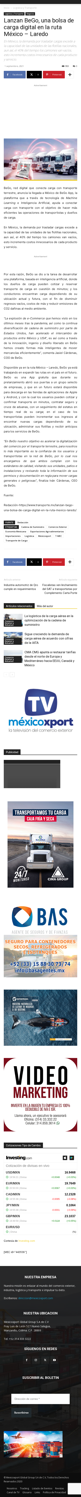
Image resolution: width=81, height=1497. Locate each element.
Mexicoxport (44, 536)
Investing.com (26, 1240)
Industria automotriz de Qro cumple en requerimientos (21, 587)
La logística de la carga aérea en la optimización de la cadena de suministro (48, 620)
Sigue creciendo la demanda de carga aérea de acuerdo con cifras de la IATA (48, 638)
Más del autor (45, 606)
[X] (45, 1360)
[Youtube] (54, 1360)
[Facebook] (26, 1360)
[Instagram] (36, 1360)
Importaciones (13, 536)
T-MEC (58, 536)
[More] (70, 74)
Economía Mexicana (15, 531)
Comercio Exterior (57, 527)
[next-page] (12, 674)
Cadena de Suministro (32, 527)
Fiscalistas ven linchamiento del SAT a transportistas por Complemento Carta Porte (59, 589)
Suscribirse (21, 1412)
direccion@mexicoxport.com (35, 1298)
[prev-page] (6, 674)
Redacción (23, 522)
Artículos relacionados (19, 606)
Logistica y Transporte (25, 7)
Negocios (30, 13)
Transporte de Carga (16, 540)
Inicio (6, 7)
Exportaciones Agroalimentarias (47, 531)
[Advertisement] (40, 111)
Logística (29, 536)
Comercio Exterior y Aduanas (9, 623)
